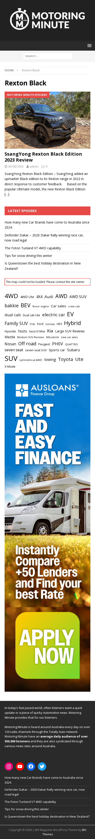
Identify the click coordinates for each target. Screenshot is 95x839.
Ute (79, 359)
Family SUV (16, 323)
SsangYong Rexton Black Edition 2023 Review (43, 157)
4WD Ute (27, 297)
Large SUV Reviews (70, 331)
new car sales (69, 337)
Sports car (57, 350)
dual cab (13, 314)
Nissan (10, 344)
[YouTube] (20, 766)
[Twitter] (42, 766)
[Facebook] (31, 766)
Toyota (65, 359)
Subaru (73, 349)
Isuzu (22, 331)
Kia (50, 331)
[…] (7, 194)
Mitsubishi (52, 337)
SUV (11, 358)
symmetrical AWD (30, 360)
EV (70, 314)
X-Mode (10, 366)
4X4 (39, 296)
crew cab (74, 306)
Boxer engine (41, 306)
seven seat (14, 349)
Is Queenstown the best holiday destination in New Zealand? (47, 816)
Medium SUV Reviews (30, 337)
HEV (59, 324)
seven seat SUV (36, 350)
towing (50, 359)
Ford (40, 324)
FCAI (32, 324)
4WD (11, 296)
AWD (61, 296)
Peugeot (44, 344)
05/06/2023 (16, 166)
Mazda (10, 336)
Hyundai (10, 331)
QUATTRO (71, 344)
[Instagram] (9, 766)
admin (34, 166)
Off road (27, 343)
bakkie (12, 305)
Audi (49, 296)
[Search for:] (47, 56)
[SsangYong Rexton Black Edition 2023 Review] (47, 120)
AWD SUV (77, 296)
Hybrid (72, 323)
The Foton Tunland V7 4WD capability (33, 248)
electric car (53, 315)
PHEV (57, 343)
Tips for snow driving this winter (28, 255)
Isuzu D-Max (37, 331)
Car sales (58, 306)
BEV (25, 305)
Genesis (50, 324)
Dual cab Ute (31, 315)
